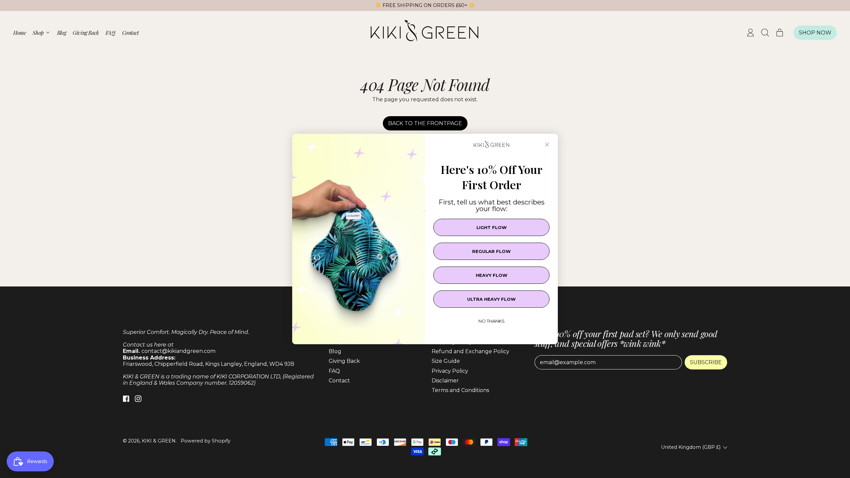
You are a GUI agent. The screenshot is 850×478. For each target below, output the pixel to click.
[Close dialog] (547, 144)
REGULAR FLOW (491, 251)
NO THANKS (491, 321)
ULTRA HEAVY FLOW (491, 299)
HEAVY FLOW (491, 275)
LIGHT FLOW (491, 227)
